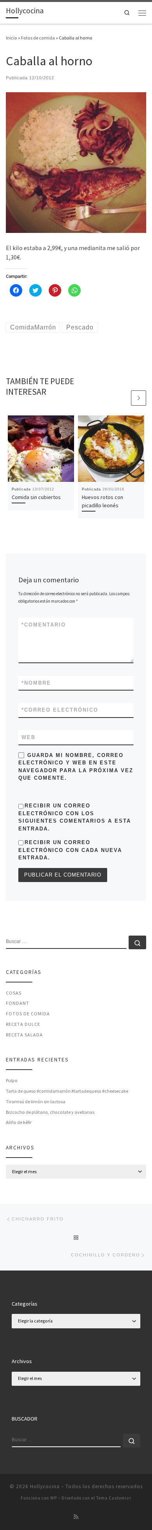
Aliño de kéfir (19, 1122)
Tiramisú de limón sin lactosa (35, 1101)
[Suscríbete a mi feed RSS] (76, 1517)
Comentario (43, 625)
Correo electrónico (59, 710)
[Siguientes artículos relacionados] (138, 398)
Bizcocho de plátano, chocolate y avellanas (50, 1112)
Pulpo (12, 1080)
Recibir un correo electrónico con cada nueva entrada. (70, 850)
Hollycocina (45, 1486)
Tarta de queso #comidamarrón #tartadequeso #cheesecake (67, 1091)
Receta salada (24, 1035)
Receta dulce (23, 1024)
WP (53, 1498)
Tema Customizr (113, 1498)
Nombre (36, 683)
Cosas (13, 993)
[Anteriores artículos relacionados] (122, 398)
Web (28, 737)
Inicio (11, 38)
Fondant (17, 1003)
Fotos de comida (38, 38)
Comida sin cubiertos (36, 497)
